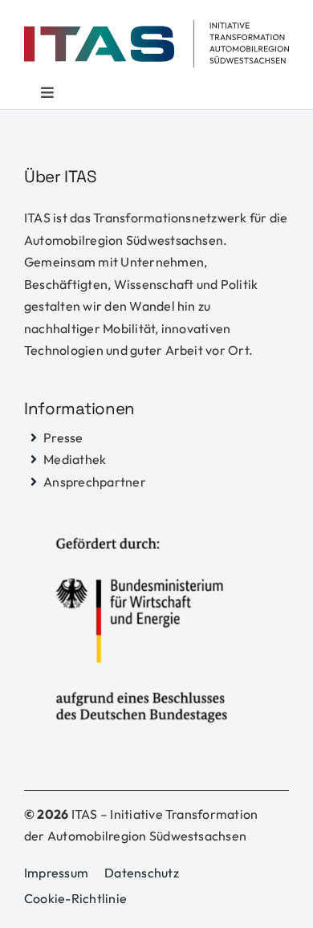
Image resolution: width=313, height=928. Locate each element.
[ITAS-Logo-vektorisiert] (156, 26)
